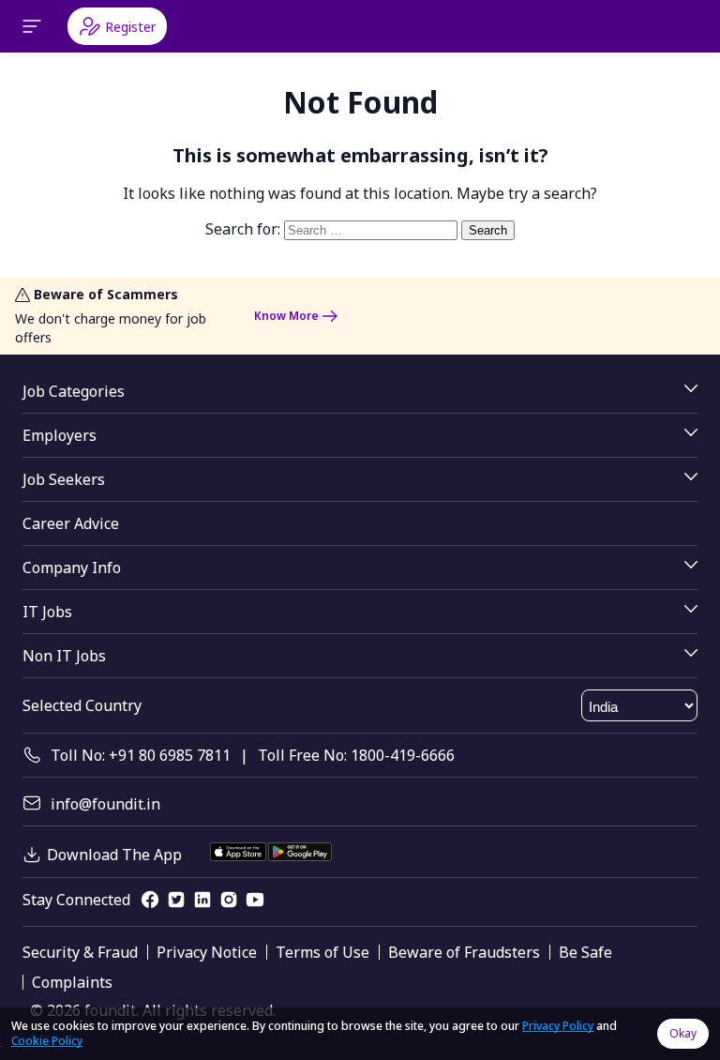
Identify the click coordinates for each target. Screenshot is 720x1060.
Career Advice (70, 523)
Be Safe (585, 952)
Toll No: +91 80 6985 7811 (141, 755)
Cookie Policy (46, 1041)
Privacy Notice (207, 952)
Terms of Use (322, 952)
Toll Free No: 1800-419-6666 (356, 755)
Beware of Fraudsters (464, 952)
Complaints (72, 982)
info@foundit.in (105, 804)
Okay (683, 1033)
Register (130, 27)
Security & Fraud (80, 952)
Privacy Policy (557, 1026)
